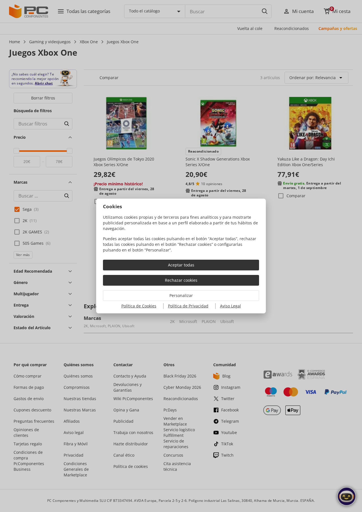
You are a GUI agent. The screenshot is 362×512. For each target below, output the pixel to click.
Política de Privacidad (188, 306)
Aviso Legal (230, 306)
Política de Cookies (138, 306)
